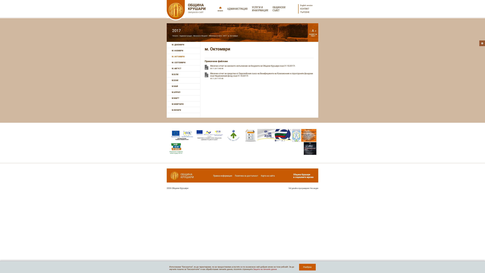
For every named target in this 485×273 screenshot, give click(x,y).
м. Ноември (177, 51)
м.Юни (175, 80)
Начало (220, 11)
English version (306, 5)
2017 (225, 36)
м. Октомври (233, 36)
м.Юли (175, 74)
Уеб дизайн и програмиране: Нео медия (303, 188)
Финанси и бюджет (200, 36)
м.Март (175, 98)
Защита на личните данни (265, 269)
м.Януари (176, 110)
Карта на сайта (268, 175)
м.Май (175, 86)
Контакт (304, 9)
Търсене (304, 12)
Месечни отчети (215, 36)
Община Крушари (196, 8)
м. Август (176, 68)
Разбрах (307, 267)
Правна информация (222, 175)
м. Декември (178, 45)
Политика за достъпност (246, 175)
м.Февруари (178, 104)
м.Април (176, 92)
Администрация (186, 36)
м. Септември (178, 63)
